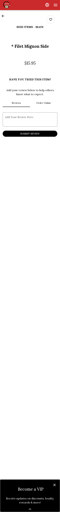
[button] (4, 16)
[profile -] (47, 5)
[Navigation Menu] (55, 5)
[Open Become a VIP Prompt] (30, 509)
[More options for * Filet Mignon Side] (51, 19)
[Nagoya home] (17, 5)
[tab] (16, 103)
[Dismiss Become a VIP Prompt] (54, 485)
